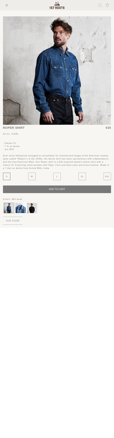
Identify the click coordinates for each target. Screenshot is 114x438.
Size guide (13, 220)
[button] (6, 5)
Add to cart (57, 189)
